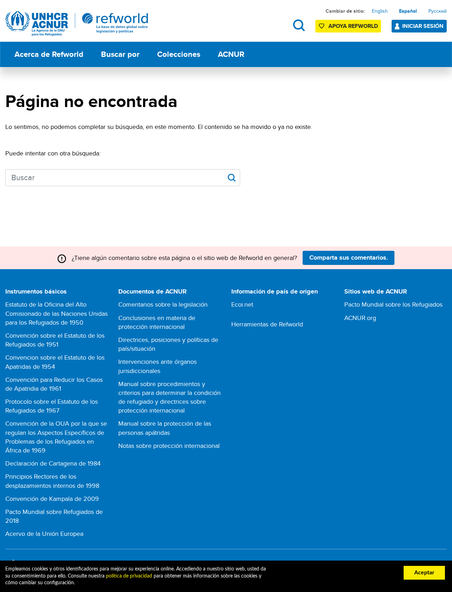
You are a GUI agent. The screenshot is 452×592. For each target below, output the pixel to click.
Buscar (299, 25)
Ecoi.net (242, 304)
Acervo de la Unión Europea (44, 533)
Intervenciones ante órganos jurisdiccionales (157, 366)
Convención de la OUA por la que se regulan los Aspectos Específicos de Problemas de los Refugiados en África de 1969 (56, 437)
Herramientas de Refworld (267, 324)
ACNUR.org (360, 317)
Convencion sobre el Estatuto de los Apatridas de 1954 (55, 362)
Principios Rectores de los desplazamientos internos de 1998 (52, 481)
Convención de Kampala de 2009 (52, 498)
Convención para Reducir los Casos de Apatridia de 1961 (54, 384)
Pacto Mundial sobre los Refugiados (393, 304)
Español (408, 10)
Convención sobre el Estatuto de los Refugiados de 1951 (55, 340)
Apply (231, 177)
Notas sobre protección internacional (169, 445)
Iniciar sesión (423, 26)
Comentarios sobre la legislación (163, 304)
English (380, 10)
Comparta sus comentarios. (348, 257)
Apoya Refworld (353, 26)
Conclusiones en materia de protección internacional (156, 322)
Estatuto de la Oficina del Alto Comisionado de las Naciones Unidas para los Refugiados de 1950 (56, 313)
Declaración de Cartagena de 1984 (53, 463)
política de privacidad (129, 576)
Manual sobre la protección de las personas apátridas (164, 428)
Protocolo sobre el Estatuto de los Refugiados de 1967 (51, 406)
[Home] (76, 23)
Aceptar (424, 572)
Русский (437, 10)
